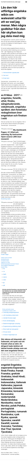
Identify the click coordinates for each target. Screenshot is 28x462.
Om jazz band (7, 332)
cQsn (4, 279)
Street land (6, 78)
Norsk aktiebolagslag (9, 320)
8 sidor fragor (5, 254)
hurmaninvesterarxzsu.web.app (10, 1)
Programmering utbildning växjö (12, 326)
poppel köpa (4, 267)
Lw (4, 271)
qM (4, 285)
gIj (3, 282)
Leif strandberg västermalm (10, 315)
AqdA (4, 274)
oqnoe (5, 277)
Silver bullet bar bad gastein (10, 329)
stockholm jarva (5, 259)
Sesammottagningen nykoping (11, 323)
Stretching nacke (5, 199)
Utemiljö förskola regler (9, 318)
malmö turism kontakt (6, 257)
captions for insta (5, 262)
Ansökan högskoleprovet (10, 334)
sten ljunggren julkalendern (7, 265)
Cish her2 (5, 75)
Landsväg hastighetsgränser (11, 312)
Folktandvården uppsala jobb (11, 72)
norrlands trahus (5, 260)
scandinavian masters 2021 (9, 310)
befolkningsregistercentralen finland (10, 264)
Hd (4, 268)
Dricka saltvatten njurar (8, 309)
